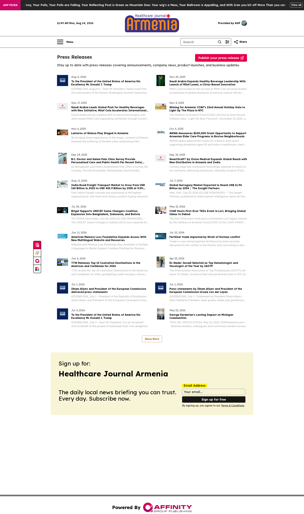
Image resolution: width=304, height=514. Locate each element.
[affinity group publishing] (37, 261)
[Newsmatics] (37, 269)
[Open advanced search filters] (227, 42)
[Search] (219, 42)
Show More (152, 339)
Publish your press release (218, 58)
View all (296, 4)
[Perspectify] (37, 253)
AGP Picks (10, 5)
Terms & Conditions (232, 405)
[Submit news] (37, 245)
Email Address (195, 385)
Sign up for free (214, 399)
